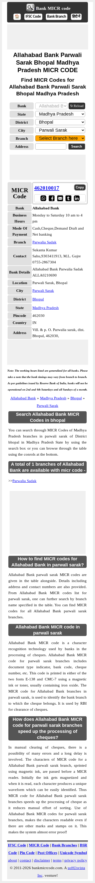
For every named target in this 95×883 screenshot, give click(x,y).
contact (25, 860)
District (21, 122)
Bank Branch (56, 17)
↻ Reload (77, 106)
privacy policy (75, 860)
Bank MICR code (53, 8)
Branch (22, 138)
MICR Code (39, 845)
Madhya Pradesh (45, 308)
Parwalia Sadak (44, 242)
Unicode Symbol (73, 853)
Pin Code (27, 853)
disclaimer (42, 860)
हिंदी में (76, 17)
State (21, 114)
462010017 (46, 188)
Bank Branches (64, 845)
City (21, 130)
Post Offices (47, 853)
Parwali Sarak (43, 291)
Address (21, 147)
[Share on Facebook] (51, 198)
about (12, 860)
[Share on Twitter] (68, 198)
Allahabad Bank (23, 398)
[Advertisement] (47, 36)
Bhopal (38, 299)
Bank (21, 106)
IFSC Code (33, 17)
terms (57, 860)
